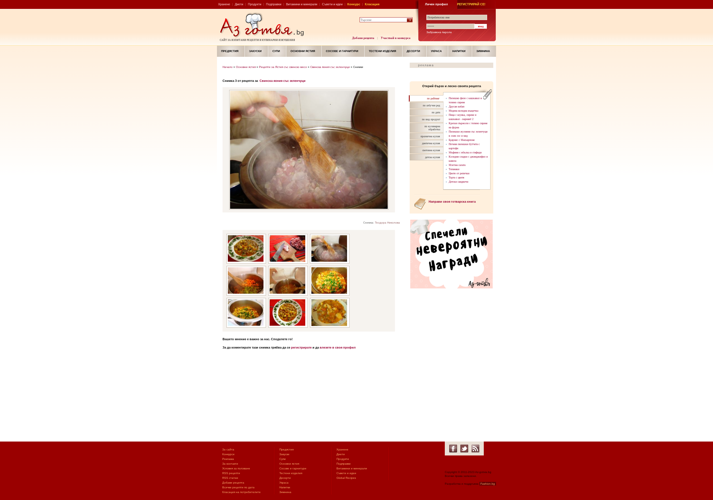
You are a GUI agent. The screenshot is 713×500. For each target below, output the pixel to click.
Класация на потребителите (241, 492)
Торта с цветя (456, 177)
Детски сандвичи (458, 181)
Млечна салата (457, 164)
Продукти (254, 4)
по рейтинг (433, 98)
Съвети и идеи (332, 4)
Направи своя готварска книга (452, 201)
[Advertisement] (313, 397)
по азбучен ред (431, 105)
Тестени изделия (382, 51)
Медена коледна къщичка (463, 110)
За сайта (228, 449)
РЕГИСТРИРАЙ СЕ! (471, 4)
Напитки (458, 51)
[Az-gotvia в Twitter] (464, 448)
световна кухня (431, 150)
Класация (372, 4)
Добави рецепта (363, 38)
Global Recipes (346, 477)
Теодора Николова (387, 222)
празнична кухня (430, 136)
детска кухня (432, 157)
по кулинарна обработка (432, 128)
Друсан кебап (456, 106)
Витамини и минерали (301, 4)
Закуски (255, 51)
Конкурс (353, 4)
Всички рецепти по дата (238, 487)
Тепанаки (454, 169)
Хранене (224, 4)
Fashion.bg (487, 483)
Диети (239, 4)
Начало (228, 66)
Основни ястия (302, 51)
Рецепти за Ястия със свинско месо (283, 66)
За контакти (230, 463)
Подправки (273, 4)
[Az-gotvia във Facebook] (453, 448)
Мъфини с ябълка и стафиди (465, 152)
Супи (276, 51)
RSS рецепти (231, 473)
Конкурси (228, 454)
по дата (436, 112)
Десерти (413, 51)
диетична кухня (431, 143)
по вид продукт (431, 119)
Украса (436, 51)
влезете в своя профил (338, 347)
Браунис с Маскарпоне (462, 139)
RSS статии (230, 477)
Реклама (228, 458)
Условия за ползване (236, 468)
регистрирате (301, 347)
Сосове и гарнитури (342, 51)
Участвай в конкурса (396, 38)
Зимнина (483, 51)
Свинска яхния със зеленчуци (330, 66)
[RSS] (475, 448)
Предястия (229, 51)
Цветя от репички (459, 173)
